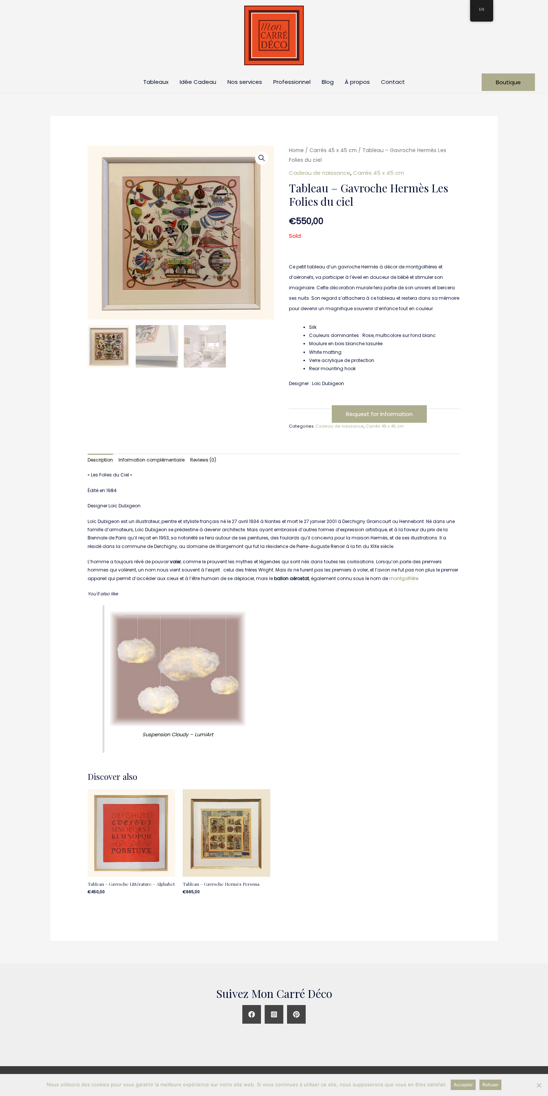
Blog (328, 82)
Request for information (379, 414)
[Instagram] (274, 1014)
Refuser (490, 1084)
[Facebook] (251, 1014)
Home (296, 150)
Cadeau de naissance (319, 173)
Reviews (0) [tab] (203, 460)
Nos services (244, 82)
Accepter (463, 1084)
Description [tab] (100, 460)
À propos (357, 82)
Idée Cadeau (198, 82)
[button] (261, 158)
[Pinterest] (296, 1014)
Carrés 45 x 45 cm (333, 150)
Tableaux (156, 82)
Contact (393, 82)
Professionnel (292, 82)
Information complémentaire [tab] (152, 460)
